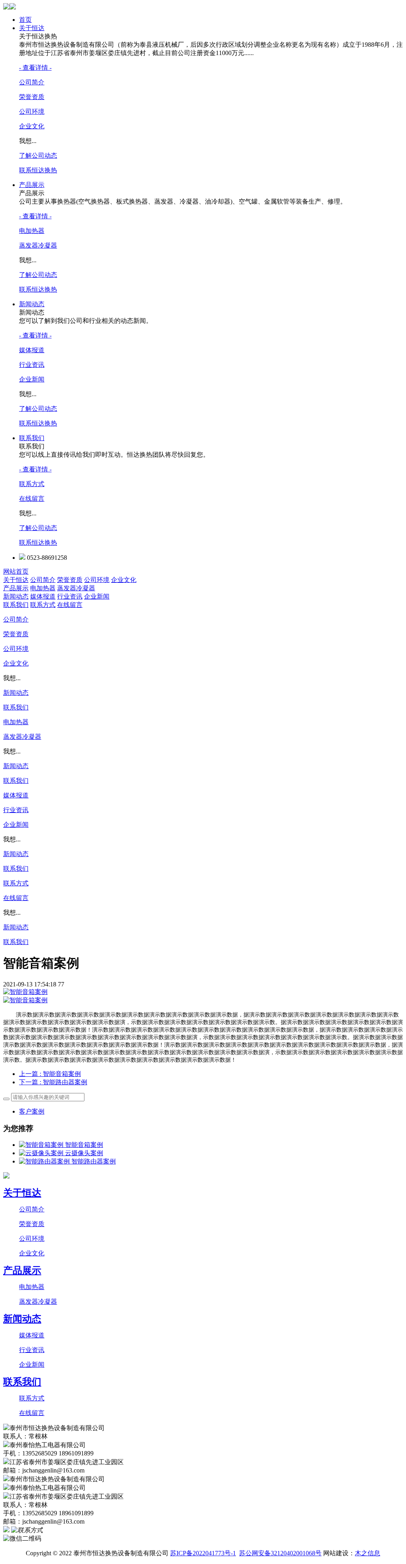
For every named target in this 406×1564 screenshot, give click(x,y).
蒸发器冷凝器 (38, 245)
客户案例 (31, 1111)
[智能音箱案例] (42, 1144)
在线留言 (31, 498)
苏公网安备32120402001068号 (280, 1553)
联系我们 (31, 438)
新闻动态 (31, 304)
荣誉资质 (31, 96)
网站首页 (16, 571)
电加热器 (31, 230)
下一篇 (53, 1082)
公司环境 (31, 111)
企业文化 (31, 126)
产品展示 (31, 184)
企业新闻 (31, 379)
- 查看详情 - (35, 67)
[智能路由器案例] (45, 1161)
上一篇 (50, 1073)
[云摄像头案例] (42, 1153)
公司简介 (31, 82)
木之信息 (367, 1553)
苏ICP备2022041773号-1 (203, 1553)
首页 (25, 19)
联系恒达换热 (38, 170)
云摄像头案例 (84, 1153)
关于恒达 (31, 28)
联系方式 (31, 484)
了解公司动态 (38, 155)
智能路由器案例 (93, 1161)
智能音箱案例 (84, 1144)
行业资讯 (31, 364)
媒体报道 (31, 350)
